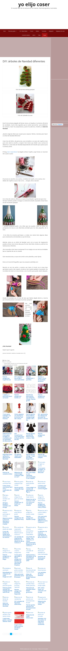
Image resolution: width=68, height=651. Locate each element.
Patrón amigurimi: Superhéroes (7, 378)
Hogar (44, 35)
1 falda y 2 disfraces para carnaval (7, 396)
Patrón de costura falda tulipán (42, 456)
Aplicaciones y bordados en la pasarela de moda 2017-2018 (31, 558)
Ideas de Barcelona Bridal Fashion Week (31, 576)
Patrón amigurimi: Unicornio (41, 396)
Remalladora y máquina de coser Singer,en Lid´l (7, 574)
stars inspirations (12, 152)
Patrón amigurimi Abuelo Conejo (30, 517)
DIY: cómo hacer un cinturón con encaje (42, 590)
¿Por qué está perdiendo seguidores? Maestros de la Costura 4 (42, 519)
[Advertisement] (34, 18)
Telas (39, 35)
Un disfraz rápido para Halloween (18, 456)
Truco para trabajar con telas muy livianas (7, 416)
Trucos (31, 31)
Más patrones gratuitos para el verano (19, 575)
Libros (33, 35)
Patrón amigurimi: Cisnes (41, 435)
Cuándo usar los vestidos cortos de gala (42, 487)
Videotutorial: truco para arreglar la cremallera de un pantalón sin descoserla (7, 437)
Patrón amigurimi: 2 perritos (30, 378)
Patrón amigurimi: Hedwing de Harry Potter (42, 505)
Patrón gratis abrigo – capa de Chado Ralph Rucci (30, 457)
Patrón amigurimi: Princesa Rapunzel (18, 592)
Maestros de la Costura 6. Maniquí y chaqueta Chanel (7, 521)
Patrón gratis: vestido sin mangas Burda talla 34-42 (7, 590)
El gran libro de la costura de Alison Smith (18, 627)
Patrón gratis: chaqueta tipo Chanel (19, 489)
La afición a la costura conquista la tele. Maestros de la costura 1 (42, 534)
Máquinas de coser (60, 31)
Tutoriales (44, 31)
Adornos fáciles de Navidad (10, 365)
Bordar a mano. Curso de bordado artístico (42, 379)
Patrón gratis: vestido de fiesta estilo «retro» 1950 (30, 436)
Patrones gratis (11, 31)
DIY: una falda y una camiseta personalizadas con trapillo (30, 475)
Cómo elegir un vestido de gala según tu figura (31, 490)
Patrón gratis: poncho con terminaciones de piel (15, 363)
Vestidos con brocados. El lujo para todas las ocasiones (42, 621)
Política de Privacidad (43, 649)
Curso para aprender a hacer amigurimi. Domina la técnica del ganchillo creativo (18, 560)
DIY (5, 362)
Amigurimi (51, 31)
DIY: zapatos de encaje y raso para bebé (19, 378)
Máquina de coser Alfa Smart (42, 602)
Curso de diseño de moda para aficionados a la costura (7, 534)
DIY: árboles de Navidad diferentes (19, 602)
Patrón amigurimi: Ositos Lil (18, 396)
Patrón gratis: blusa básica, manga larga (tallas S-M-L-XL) (30, 417)
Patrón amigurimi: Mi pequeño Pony (19, 517)
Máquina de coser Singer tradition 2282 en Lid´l (19, 475)
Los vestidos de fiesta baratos (42, 573)
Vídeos (37, 31)
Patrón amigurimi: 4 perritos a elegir (7, 557)
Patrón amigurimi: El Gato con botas (18, 503)
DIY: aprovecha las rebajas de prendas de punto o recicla (43, 416)
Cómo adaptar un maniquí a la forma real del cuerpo (19, 416)
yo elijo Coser (34, 4)
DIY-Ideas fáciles (23, 31)
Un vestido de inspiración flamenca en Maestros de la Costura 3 (19, 540)
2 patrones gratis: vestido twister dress (7, 620)
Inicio (4, 31)
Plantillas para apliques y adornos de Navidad (7, 457)
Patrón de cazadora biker (7, 473)
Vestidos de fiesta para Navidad (41, 558)
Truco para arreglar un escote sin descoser (41, 470)
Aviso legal (34, 649)
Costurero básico (26, 35)
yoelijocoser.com (27, 649)
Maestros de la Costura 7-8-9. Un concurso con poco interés (31, 502)
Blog (5, 360)
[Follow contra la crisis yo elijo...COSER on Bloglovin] (57, 125)
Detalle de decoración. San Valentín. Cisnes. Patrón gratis (30, 398)
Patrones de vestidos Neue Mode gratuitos (30, 590)
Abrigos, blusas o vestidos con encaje (7, 505)
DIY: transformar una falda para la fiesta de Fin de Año (19, 436)
